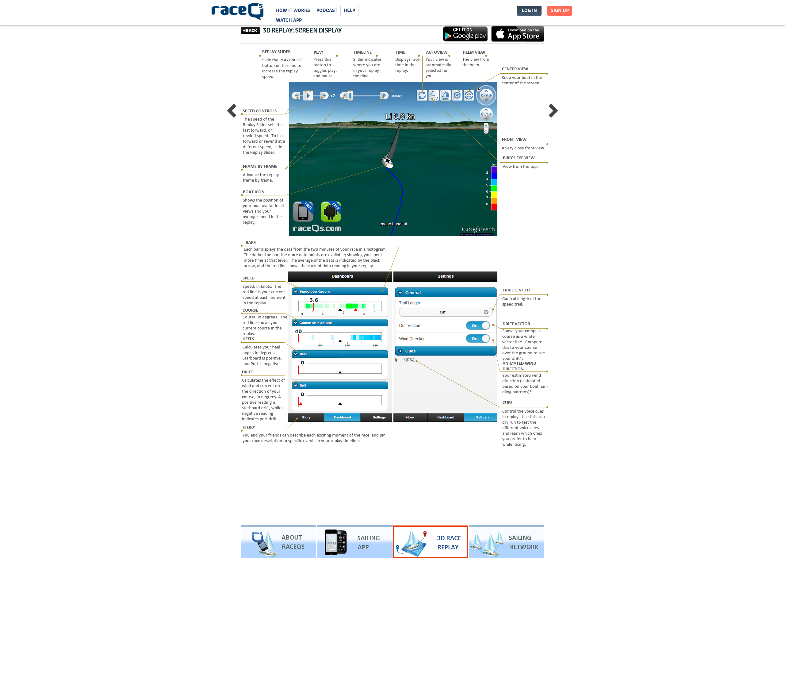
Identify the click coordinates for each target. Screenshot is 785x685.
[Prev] (231, 112)
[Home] (238, 13)
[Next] (553, 112)
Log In (529, 10)
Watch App (289, 20)
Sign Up (560, 10)
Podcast (326, 10)
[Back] (250, 33)
